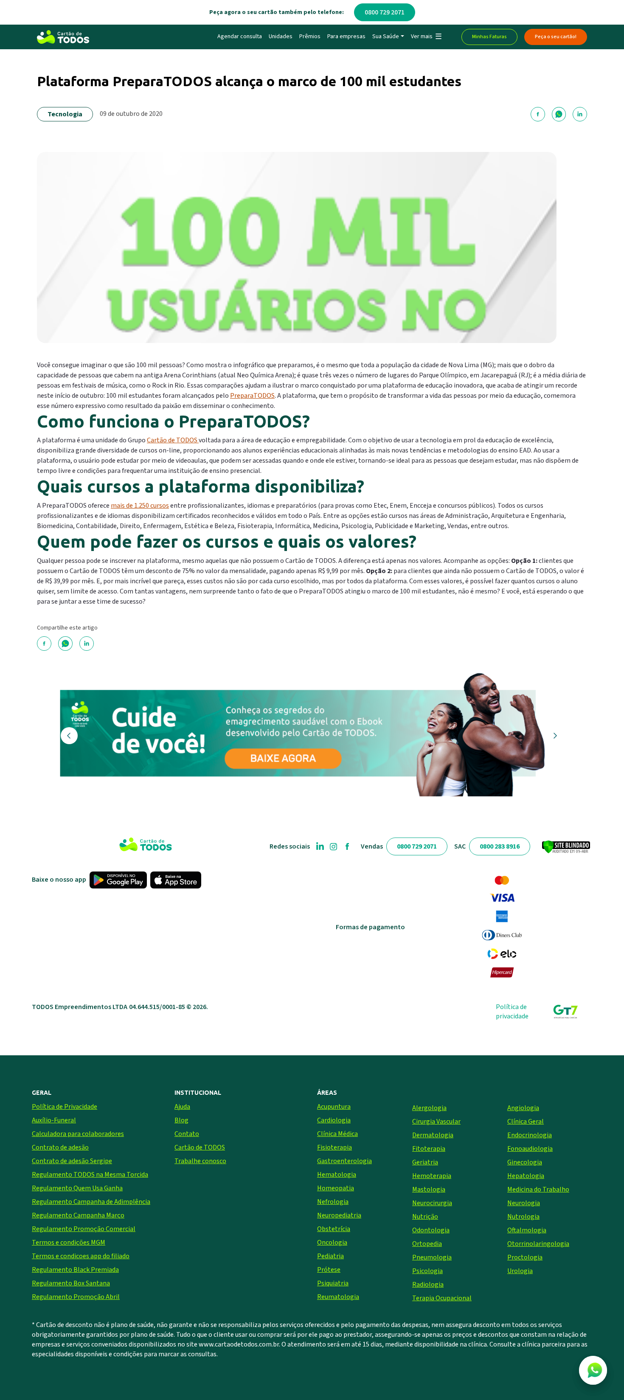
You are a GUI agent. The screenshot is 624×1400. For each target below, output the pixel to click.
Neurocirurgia (432, 1203)
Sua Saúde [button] (385, 36)
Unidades (280, 36)
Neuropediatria (339, 1215)
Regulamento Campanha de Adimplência (91, 1201)
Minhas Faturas (489, 36)
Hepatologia (525, 1176)
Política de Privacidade (64, 1106)
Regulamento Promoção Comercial (83, 1229)
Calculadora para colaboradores (78, 1134)
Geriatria (425, 1162)
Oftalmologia (526, 1230)
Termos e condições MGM (68, 1242)
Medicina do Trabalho (538, 1189)
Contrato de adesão (60, 1147)
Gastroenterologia (344, 1161)
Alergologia (429, 1108)
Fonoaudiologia (530, 1148)
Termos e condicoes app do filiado (80, 1256)
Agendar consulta (239, 36)
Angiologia (523, 1108)
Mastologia (428, 1189)
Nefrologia (333, 1201)
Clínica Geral (525, 1121)
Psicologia (427, 1271)
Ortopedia (427, 1243)
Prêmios (309, 36)
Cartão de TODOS (173, 440)
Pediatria (330, 1256)
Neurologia (523, 1203)
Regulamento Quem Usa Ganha (77, 1188)
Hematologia (336, 1174)
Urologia (520, 1271)
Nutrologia (523, 1216)
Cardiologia (334, 1120)
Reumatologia (338, 1297)
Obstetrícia (333, 1229)
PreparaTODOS (252, 395)
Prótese (328, 1269)
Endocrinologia (529, 1135)
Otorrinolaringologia (538, 1243)
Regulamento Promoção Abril (76, 1297)
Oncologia (332, 1242)
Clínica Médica (337, 1134)
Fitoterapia (428, 1148)
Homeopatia (335, 1188)
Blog (181, 1120)
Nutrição (425, 1216)
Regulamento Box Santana (71, 1283)
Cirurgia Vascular (436, 1121)
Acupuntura (334, 1106)
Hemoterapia (431, 1176)
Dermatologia (432, 1135)
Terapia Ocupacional (442, 1298)
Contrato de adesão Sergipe (72, 1161)
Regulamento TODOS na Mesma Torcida (90, 1174)
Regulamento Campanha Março (78, 1215)
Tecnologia (65, 114)
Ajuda (182, 1106)
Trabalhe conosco (200, 1161)
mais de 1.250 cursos (140, 505)
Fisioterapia (334, 1147)
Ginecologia (524, 1162)
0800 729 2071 (385, 12)
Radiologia (428, 1284)
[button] (426, 37)
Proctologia (524, 1257)
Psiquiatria (333, 1283)
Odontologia (431, 1230)
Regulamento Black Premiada (75, 1269)
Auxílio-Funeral (54, 1120)
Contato (186, 1134)
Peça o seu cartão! (555, 36)
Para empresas (346, 36)
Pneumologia (432, 1257)
